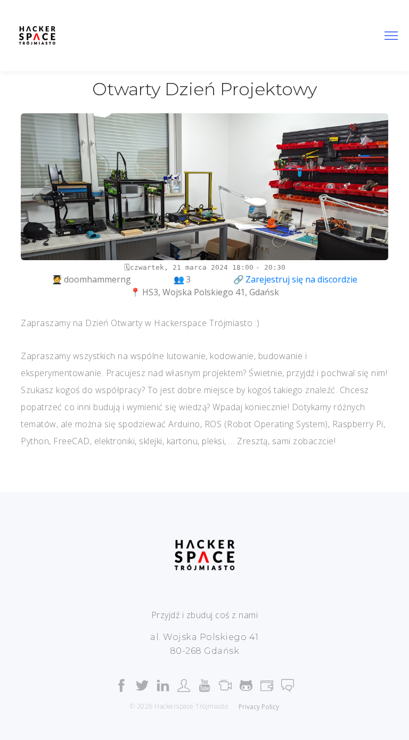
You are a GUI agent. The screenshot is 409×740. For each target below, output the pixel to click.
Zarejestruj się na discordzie (301, 279)
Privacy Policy (259, 706)
